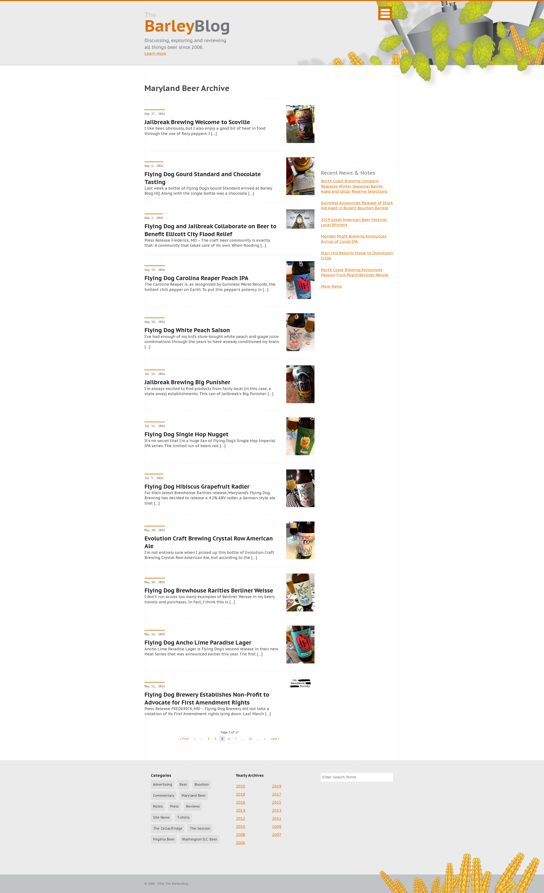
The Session (200, 828)
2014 (240, 810)
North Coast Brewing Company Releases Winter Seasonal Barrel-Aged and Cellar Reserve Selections (354, 186)
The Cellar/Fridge (167, 828)
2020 (240, 786)
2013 (276, 810)
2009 (276, 826)
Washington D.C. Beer (199, 839)
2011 (276, 818)
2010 (240, 826)
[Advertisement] (357, 120)
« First (184, 739)
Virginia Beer (163, 839)
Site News (161, 817)
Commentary (163, 795)
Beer (183, 784)
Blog (187, 23)
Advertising (162, 784)
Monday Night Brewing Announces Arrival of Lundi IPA (354, 239)
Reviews (193, 806)
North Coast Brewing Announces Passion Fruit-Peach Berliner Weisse (354, 272)
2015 (276, 802)
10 (250, 739)
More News (331, 286)
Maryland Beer (194, 795)
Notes (158, 806)
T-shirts (183, 817)
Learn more (155, 53)
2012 (240, 818)
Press (174, 806)
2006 (240, 842)
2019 (276, 786)
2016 (240, 802)
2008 (240, 834)
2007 (276, 834)
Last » (275, 739)
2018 (240, 794)
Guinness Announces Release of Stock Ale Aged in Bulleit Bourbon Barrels (357, 205)
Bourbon (202, 784)
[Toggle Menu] (385, 13)
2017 (276, 794)
